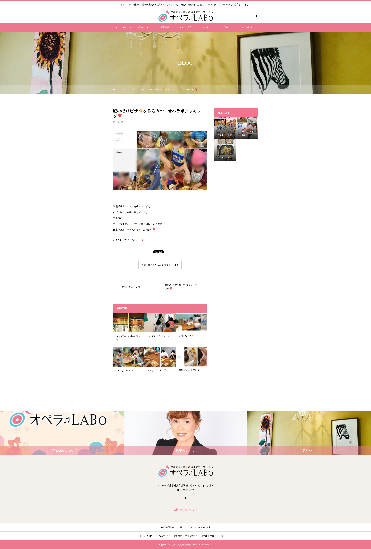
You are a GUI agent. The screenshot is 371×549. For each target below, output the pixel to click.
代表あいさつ (144, 27)
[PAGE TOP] (185, 407)
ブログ (227, 27)
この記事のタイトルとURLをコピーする (160, 265)
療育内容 (165, 27)
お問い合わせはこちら (185, 509)
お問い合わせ (248, 27)
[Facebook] (256, 15)
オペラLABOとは (123, 27)
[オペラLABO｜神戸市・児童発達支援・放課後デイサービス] (185, 16)
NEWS (206, 27)
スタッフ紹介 (185, 27)
